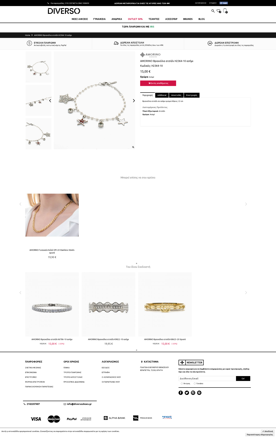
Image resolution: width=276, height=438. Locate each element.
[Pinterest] (199, 393)
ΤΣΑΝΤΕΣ (153, 19)
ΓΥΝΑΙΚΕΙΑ (99, 19)
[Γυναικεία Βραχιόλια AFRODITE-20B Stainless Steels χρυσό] (52, 304)
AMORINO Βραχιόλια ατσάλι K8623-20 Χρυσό (165, 339)
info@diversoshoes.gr (79, 404)
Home (27, 35)
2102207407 (33, 404)
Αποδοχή (268, 431)
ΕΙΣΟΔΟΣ (106, 368)
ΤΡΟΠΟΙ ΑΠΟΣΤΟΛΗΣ (73, 377)
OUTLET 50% (135, 19)
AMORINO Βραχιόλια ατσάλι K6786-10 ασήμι (51, 339)
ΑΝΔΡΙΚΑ (117, 19)
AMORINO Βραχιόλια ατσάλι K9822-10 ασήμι (108, 339)
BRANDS (188, 19)
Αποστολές (176, 95)
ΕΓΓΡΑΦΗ (106, 372)
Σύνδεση (212, 3)
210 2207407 (70, 3)
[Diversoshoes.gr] (64, 11)
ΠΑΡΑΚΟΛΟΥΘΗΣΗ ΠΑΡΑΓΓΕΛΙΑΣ (39, 387)
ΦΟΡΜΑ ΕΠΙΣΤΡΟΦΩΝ (35, 382)
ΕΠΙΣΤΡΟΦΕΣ (31, 377)
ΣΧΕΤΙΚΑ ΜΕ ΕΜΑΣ (33, 368)
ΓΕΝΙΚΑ (67, 368)
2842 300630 (83, 3)
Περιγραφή (147, 95)
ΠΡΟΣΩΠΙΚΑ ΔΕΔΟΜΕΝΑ (74, 382)
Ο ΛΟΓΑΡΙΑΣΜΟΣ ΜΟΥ (111, 377)
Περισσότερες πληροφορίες (260, 435)
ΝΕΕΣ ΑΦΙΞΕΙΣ (80, 19)
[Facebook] (181, 393)
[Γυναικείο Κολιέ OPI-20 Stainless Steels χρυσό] (52, 215)
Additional (161, 95)
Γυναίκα (200, 383)
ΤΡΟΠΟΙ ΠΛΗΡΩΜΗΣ (72, 372)
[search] (213, 11)
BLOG (202, 19)
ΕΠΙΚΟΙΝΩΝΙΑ (31, 372)
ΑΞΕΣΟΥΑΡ (171, 19)
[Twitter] (187, 393)
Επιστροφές (191, 95)
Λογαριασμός (200, 3)
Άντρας (187, 383)
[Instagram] (194, 393)
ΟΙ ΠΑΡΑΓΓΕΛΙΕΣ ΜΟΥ (111, 382)
